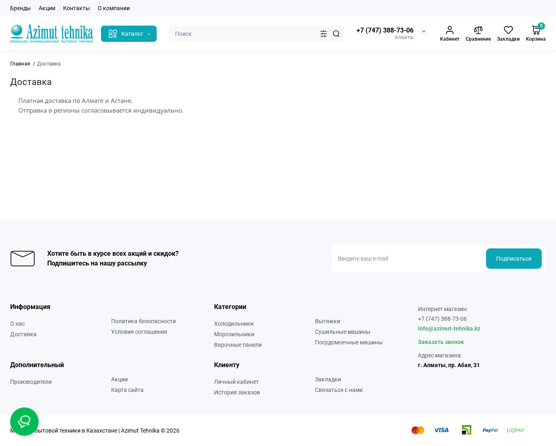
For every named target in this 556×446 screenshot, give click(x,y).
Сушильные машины (342, 332)
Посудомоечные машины (349, 342)
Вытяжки (327, 321)
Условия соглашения (139, 332)
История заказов (237, 392)
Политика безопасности (143, 321)
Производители (31, 382)
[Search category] (323, 33)
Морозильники (234, 334)
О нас (17, 323)
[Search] (336, 33)
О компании (114, 8)
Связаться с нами (339, 390)
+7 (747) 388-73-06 (385, 30)
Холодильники (234, 323)
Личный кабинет (236, 382)
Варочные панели (238, 345)
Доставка (23, 334)
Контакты (76, 8)
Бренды (20, 8)
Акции (47, 8)
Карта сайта (127, 390)
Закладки (328, 379)
